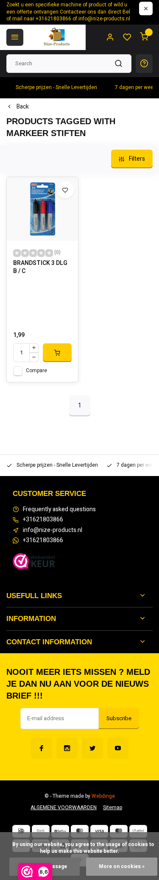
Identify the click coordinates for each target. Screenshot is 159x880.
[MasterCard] (80, 831)
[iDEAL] (21, 831)
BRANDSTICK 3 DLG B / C (40, 267)
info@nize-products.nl (52, 530)
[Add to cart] (57, 352)
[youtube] (117, 748)
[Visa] (99, 831)
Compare (36, 370)
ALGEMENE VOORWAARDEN (64, 807)
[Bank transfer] (41, 831)
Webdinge (103, 796)
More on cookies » (122, 866)
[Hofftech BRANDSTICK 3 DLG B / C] (42, 209)
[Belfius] (60, 831)
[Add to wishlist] (65, 189)
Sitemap (112, 807)
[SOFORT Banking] (138, 831)
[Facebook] (41, 748)
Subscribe (118, 718)
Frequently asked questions (59, 509)
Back (23, 107)
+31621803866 (43, 519)
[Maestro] (119, 831)
